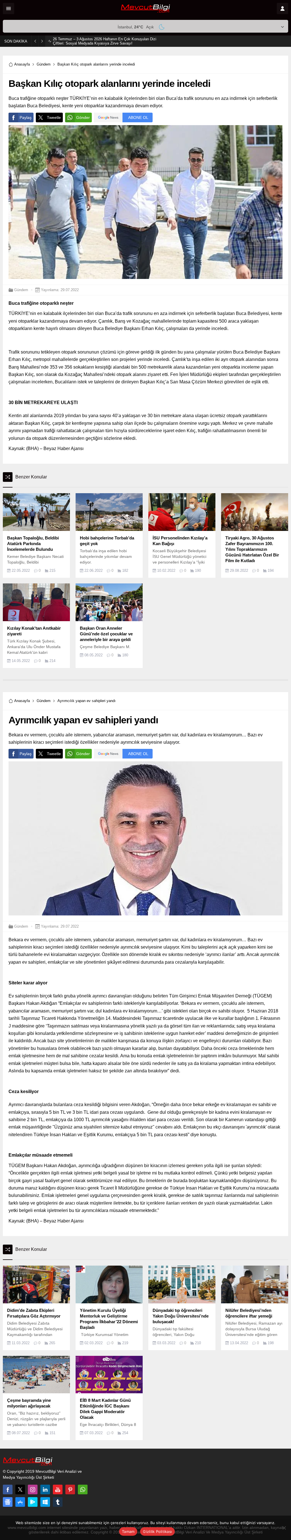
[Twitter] (20, 1489)
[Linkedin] (45, 1489)
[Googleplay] (33, 1502)
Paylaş (26, 117)
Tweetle (54, 117)
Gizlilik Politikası (157, 1531)
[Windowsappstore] (45, 1502)
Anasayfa (22, 64)
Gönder (83, 117)
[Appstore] (20, 1502)
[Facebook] (8, 1489)
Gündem (44, 64)
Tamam (128, 1531)
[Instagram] (33, 1489)
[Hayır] (284, 1528)
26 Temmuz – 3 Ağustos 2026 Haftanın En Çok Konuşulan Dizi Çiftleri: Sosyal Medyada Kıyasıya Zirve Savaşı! (104, 41)
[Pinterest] (70, 1489)
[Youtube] (58, 1489)
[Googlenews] (8, 1502)
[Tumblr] (58, 1502)
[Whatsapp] (83, 1489)
